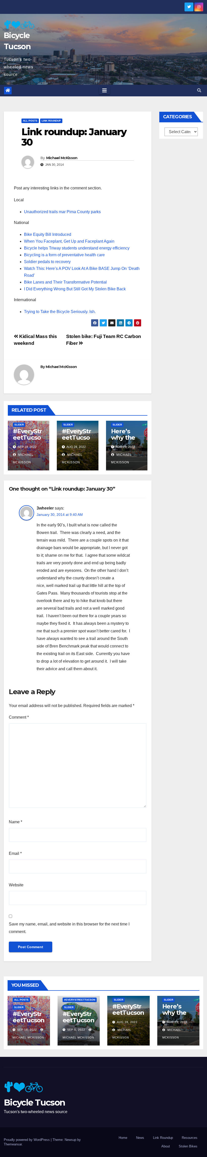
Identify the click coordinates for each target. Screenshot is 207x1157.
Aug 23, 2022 (177, 1022)
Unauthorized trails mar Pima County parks (62, 212)
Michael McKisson (61, 158)
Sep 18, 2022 (27, 1029)
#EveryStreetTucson (79, 999)
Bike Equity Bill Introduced (47, 234)
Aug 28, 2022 (127, 1022)
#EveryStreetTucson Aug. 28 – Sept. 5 (78, 1023)
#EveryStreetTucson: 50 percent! (27, 441)
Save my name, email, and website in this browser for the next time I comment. (69, 928)
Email (15, 853)
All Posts (30, 120)
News (140, 1138)
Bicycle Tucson (34, 1102)
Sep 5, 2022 (76, 1029)
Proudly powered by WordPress (27, 1140)
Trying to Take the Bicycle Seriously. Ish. (60, 311)
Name (15, 822)
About (165, 1146)
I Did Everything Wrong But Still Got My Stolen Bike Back (75, 289)
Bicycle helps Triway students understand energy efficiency (77, 248)
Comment (19, 717)
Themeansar (13, 1144)
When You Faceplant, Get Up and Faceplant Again (69, 241)
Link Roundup (51, 120)
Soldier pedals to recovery (47, 262)
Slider (19, 424)
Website (16, 885)
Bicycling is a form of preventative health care (64, 255)
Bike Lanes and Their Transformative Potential (65, 282)
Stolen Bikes (188, 1146)
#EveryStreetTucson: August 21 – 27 (76, 441)
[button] (199, 90)
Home (123, 1138)
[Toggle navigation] (104, 90)
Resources (189, 1138)
